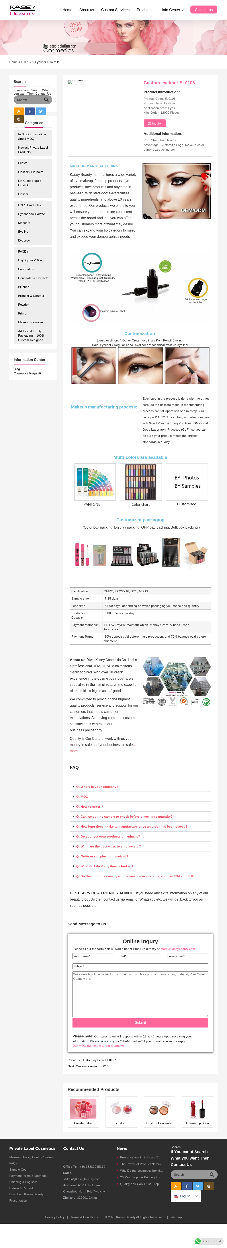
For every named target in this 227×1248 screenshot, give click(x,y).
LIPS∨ (22, 163)
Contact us (204, 10)
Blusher (23, 287)
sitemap (176, 1217)
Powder (23, 304)
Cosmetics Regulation (29, 373)
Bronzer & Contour (31, 295)
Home (67, 10)
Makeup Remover (30, 322)
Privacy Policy (55, 1217)
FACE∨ (23, 251)
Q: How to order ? (89, 806)
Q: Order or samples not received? (102, 856)
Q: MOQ (82, 796)
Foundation (26, 269)
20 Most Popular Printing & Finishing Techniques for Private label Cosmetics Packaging (142, 1177)
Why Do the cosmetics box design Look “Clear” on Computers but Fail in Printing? (142, 1170)
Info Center (171, 10)
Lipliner (23, 194)
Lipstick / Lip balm (30, 172)
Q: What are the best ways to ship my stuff (108, 846)
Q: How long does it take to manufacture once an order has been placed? (132, 826)
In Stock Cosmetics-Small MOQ (32, 136)
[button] (140, 787)
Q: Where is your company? (97, 786)
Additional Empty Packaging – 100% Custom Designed (31, 335)
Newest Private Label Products (33, 150)
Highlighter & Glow (31, 260)
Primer (22, 313)
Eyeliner (40, 62)
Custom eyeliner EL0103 (93, 1066)
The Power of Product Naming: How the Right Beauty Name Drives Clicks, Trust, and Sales (142, 1164)
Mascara (24, 222)
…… (122, 629)
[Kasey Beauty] (22, 10)
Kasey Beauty (125, 1217)
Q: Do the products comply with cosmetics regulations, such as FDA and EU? (135, 876)
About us (86, 10)
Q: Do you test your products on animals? (108, 836)
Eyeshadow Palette (31, 214)
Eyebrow (24, 240)
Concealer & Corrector (34, 278)
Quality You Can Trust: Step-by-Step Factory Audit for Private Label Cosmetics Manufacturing (142, 1184)
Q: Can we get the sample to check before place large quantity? (124, 816)
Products (144, 10)
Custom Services (115, 10)
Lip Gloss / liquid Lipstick (29, 183)
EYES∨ (26, 62)
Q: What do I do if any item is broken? (105, 866)
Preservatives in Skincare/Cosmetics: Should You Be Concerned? (142, 1157)
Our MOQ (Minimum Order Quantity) (98, 1045)
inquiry (157, 123)
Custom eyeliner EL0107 (99, 1060)
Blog (17, 369)
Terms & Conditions (84, 1217)
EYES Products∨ (30, 205)
